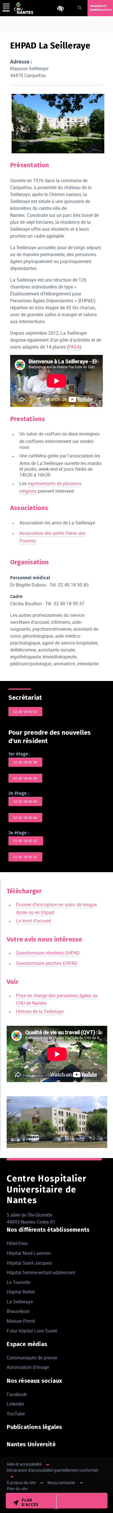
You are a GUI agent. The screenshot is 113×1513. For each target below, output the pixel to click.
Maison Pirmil (21, 1321)
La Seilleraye (20, 1301)
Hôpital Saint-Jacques (29, 1263)
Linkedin (15, 1404)
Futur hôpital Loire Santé (32, 1331)
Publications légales (34, 1426)
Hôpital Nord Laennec (29, 1253)
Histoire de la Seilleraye (39, 1011)
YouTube (16, 1413)
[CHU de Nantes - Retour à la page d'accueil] (23, 8)
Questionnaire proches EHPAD (46, 963)
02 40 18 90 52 (25, 840)
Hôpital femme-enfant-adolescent (41, 1272)
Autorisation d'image (28, 1367)
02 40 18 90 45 (25, 801)
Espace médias (27, 1344)
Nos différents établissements (48, 1229)
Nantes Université (31, 1444)
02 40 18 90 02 (25, 711)
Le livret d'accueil (33, 921)
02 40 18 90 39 (25, 778)
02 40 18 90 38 (25, 762)
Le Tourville (18, 1282)
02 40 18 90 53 (25, 857)
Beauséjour (18, 1311)
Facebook (17, 1394)
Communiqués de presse (32, 1357)
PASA (74, 347)
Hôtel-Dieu (17, 1243)
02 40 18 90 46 (25, 817)
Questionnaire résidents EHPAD (48, 953)
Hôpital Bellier (21, 1292)
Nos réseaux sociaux (34, 1380)
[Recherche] (80, 8)
